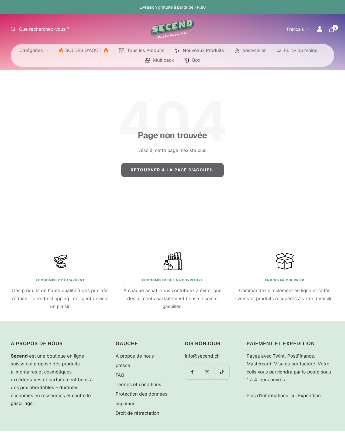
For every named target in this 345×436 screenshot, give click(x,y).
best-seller (254, 50)
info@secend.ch (202, 356)
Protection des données (141, 394)
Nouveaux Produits (203, 50)
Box (196, 60)
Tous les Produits (145, 50)
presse (123, 365)
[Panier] (331, 29)
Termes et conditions (138, 384)
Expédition (309, 395)
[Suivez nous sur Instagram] (207, 372)
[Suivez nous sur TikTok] (222, 372)
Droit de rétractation (137, 413)
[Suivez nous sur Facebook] (192, 372)
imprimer (125, 403)
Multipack (163, 60)
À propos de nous (135, 356)
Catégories (31, 50)
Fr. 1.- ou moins (300, 50)
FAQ (120, 375)
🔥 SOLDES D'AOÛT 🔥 (83, 50)
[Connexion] (319, 29)
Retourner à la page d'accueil (172, 169)
